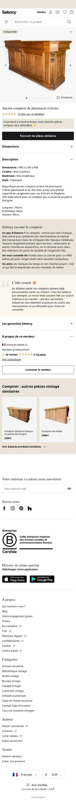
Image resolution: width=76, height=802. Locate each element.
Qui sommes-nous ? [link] (13, 606)
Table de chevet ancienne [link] (17, 700)
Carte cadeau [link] (12, 736)
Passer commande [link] (15, 726)
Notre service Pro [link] (12, 740)
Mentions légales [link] (14, 636)
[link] (9, 13)
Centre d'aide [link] (12, 650)
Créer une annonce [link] (13, 761)
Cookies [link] (8, 645)
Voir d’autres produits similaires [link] (22, 446)
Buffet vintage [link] (10, 676)
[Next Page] (70, 65)
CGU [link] (6, 631)
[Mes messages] (57, 12)
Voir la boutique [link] (11, 359)
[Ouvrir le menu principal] (6, 21)
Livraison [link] (9, 731)
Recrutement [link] (12, 626)
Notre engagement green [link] (17, 616)
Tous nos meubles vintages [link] (18, 710)
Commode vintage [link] (13, 690)
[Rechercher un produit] (69, 22)
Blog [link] (4, 611)
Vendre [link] (41, 12)
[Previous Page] (5, 65)
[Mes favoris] (65, 12)
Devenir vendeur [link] (12, 756)
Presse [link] (6, 621)
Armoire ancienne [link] (12, 666)
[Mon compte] (50, 12)
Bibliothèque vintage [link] (14, 671)
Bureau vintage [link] (11, 681)
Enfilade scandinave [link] (14, 695)
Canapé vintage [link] (11, 686)
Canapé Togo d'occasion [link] (16, 705)
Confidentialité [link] (13, 640)
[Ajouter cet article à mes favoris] (71, 32)
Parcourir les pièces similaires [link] (38, 136)
